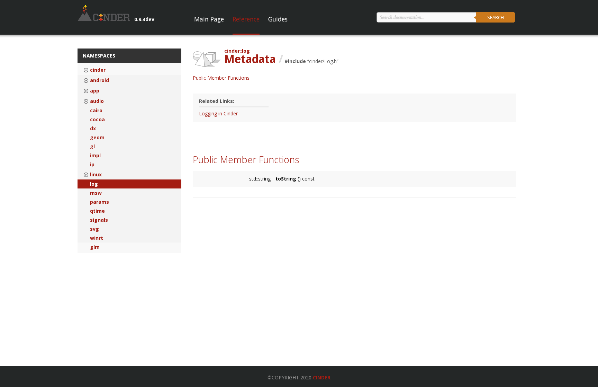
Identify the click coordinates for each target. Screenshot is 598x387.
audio (97, 101)
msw (96, 193)
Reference (246, 19)
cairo (96, 110)
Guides (278, 19)
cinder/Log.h (323, 61)
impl (95, 155)
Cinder (321, 377)
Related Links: (216, 101)
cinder (98, 70)
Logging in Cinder (218, 113)
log (94, 184)
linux (96, 174)
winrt (96, 238)
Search (495, 17)
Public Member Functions (221, 77)
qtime (97, 211)
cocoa (97, 119)
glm (95, 247)
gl (92, 146)
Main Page (209, 19)
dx (93, 128)
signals (99, 220)
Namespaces (99, 55)
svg (94, 229)
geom (97, 137)
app (94, 91)
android (99, 80)
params (99, 202)
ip (92, 164)
